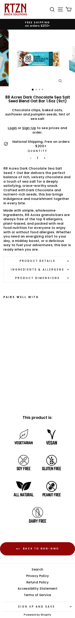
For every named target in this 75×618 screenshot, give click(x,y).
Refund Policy (37, 582)
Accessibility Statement (38, 588)
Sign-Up (29, 128)
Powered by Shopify (37, 614)
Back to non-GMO (40, 548)
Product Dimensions (37, 278)
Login (12, 128)
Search (37, 569)
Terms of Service (37, 595)
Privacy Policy (37, 576)
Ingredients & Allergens (37, 269)
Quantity (37, 151)
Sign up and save (36, 607)
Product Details (38, 261)
